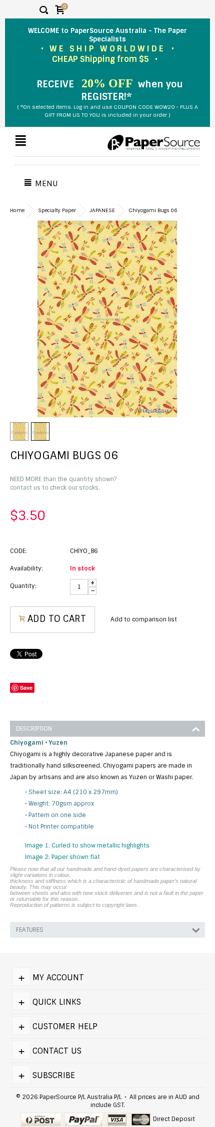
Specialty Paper (57, 210)
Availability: (26, 568)
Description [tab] (34, 729)
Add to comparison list (143, 619)
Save (26, 687)
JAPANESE (102, 210)
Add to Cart (57, 619)
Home (17, 210)
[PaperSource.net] (154, 143)
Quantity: (23, 586)
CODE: (18, 551)
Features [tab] (30, 930)
